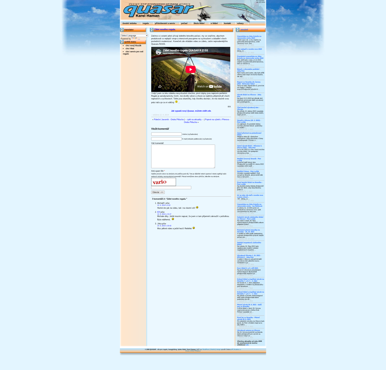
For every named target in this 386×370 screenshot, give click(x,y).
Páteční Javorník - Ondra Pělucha (169, 119)
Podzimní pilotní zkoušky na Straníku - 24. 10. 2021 (248, 231)
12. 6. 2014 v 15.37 (164, 214)
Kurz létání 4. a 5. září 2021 (247, 268)
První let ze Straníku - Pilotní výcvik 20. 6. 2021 (248, 318)
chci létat (130, 48)
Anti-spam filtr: (157, 171)
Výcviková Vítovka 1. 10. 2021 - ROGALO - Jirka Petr (249, 256)
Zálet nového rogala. (165, 29)
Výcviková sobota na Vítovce (248, 330)
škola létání (199, 23)
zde (247, 345)
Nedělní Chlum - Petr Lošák (248, 171)
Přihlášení (198, 351)
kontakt (227, 23)
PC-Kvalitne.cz (236, 349)
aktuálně (244, 30)
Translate (139, 39)
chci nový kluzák (133, 45)
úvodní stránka (129, 23)
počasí (184, 23)
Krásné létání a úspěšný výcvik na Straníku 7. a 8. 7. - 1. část (250, 293)
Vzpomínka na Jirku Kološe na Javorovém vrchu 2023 (249, 37)
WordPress (205, 349)
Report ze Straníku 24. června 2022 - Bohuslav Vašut (248, 83)
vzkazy (240, 23)
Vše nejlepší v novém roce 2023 (249, 49)
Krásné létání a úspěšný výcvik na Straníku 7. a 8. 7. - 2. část (250, 280)
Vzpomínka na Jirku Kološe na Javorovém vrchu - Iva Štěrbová (249, 205)
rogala (146, 23)
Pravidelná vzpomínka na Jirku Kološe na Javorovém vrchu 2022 (250, 57)
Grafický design (215, 349)
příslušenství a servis (165, 23)
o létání (214, 23)
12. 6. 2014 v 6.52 (163, 205)
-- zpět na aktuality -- (194, 119)
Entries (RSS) (189, 351)
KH (158, 212)
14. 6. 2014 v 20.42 (164, 226)
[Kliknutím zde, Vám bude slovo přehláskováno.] (163, 179)
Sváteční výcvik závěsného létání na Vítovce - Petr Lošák (250, 218)
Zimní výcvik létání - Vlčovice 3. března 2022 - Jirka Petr (249, 147)
